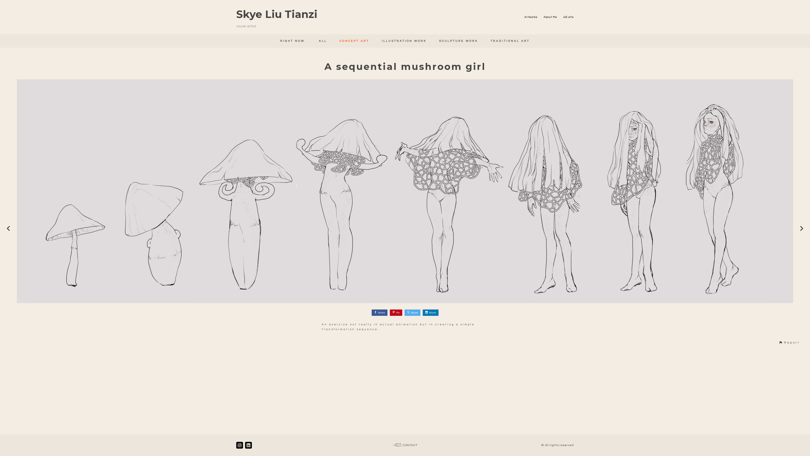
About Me (550, 17)
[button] (789, 342)
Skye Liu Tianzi (276, 14)
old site (568, 17)
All (323, 40)
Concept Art (354, 40)
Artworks (530, 17)
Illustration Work (404, 40)
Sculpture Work (458, 40)
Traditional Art (510, 40)
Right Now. (293, 40)
